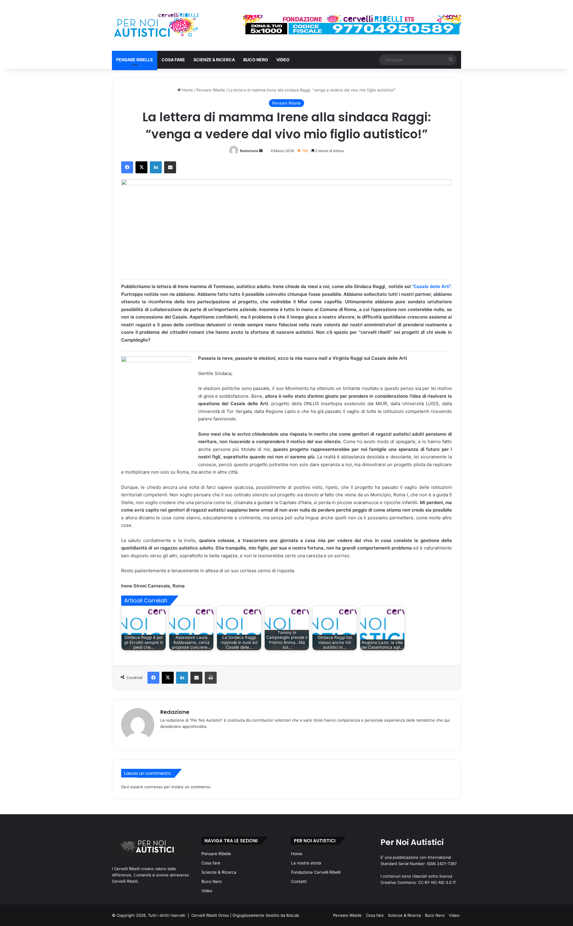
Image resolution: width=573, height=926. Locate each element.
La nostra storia (306, 863)
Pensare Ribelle (134, 59)
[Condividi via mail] (170, 167)
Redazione (249, 151)
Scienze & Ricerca (214, 59)
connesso (153, 786)
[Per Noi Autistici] (155, 25)
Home (187, 90)
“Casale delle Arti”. (432, 286)
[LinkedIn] (156, 167)
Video (282, 59)
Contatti (298, 881)
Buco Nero (255, 59)
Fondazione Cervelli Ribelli (316, 872)
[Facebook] (127, 167)
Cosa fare (173, 59)
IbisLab (292, 915)
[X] (141, 167)
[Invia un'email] (261, 151)
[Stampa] (211, 678)
